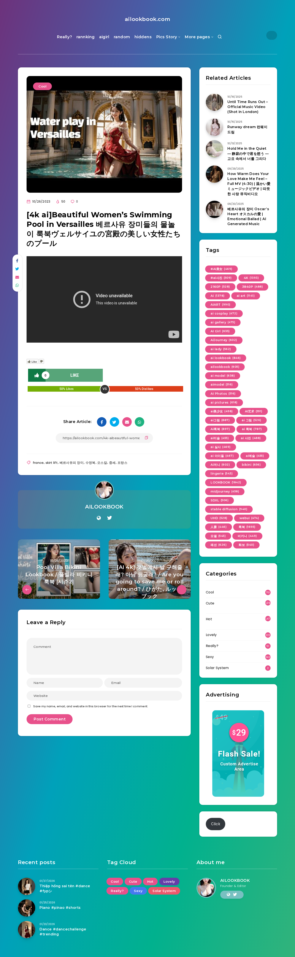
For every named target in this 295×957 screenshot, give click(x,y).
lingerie (222, 473)
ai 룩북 (252, 429)
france (38, 462)
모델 (218, 536)
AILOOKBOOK (104, 507)
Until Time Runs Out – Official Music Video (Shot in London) (247, 107)
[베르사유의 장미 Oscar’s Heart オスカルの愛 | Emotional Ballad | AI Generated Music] (214, 209)
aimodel (222, 384)
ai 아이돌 (222, 456)
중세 (112, 462)
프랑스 (122, 462)
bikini (251, 465)
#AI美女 (221, 269)
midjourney (225, 491)
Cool (42, 86)
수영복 (90, 462)
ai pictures (224, 402)
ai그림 (220, 420)
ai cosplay (224, 313)
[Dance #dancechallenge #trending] (26, 929)
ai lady (221, 349)
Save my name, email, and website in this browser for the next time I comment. (90, 706)
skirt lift (52, 462)
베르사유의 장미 (72, 462)
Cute (210, 603)
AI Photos (223, 394)
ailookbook (225, 367)
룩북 (247, 527)
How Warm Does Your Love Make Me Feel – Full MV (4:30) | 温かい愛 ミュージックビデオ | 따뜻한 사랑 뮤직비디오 (249, 184)
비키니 (247, 536)
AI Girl (220, 331)
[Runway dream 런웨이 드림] (214, 127)
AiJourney (224, 340)
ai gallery (223, 322)
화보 (246, 545)
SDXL (219, 500)
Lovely (211, 634)
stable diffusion (229, 509)
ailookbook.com (147, 19)
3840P (252, 287)
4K (251, 278)
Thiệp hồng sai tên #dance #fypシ (65, 888)
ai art (246, 296)
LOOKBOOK (226, 482)
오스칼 (102, 462)
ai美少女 (222, 411)
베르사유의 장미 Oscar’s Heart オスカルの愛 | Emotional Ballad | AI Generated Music (248, 216)
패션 (219, 545)
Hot (209, 619)
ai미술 (220, 438)
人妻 (219, 527)
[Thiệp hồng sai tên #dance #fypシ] (26, 886)
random (122, 37)
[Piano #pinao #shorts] (26, 908)
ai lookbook (226, 358)
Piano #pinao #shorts (60, 908)
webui (249, 518)
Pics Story (166, 37)
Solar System (217, 667)
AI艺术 (253, 411)
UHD (219, 518)
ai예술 (255, 456)
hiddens (143, 37)
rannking (85, 37)
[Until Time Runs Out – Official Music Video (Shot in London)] (214, 102)
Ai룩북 (220, 429)
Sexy (210, 656)
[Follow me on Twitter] (109, 518)
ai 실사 (221, 447)
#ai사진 (221, 278)
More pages (197, 37)
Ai (218, 296)
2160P (220, 287)
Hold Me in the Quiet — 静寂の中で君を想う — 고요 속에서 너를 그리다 (248, 153)
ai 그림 (251, 420)
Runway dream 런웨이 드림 (247, 129)
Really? (64, 37)
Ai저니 (220, 465)
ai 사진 (251, 438)
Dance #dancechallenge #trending (63, 931)
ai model (223, 376)
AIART (220, 305)
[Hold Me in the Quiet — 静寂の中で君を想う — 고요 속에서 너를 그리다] (214, 148)
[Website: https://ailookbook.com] (99, 518)
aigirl (104, 37)
